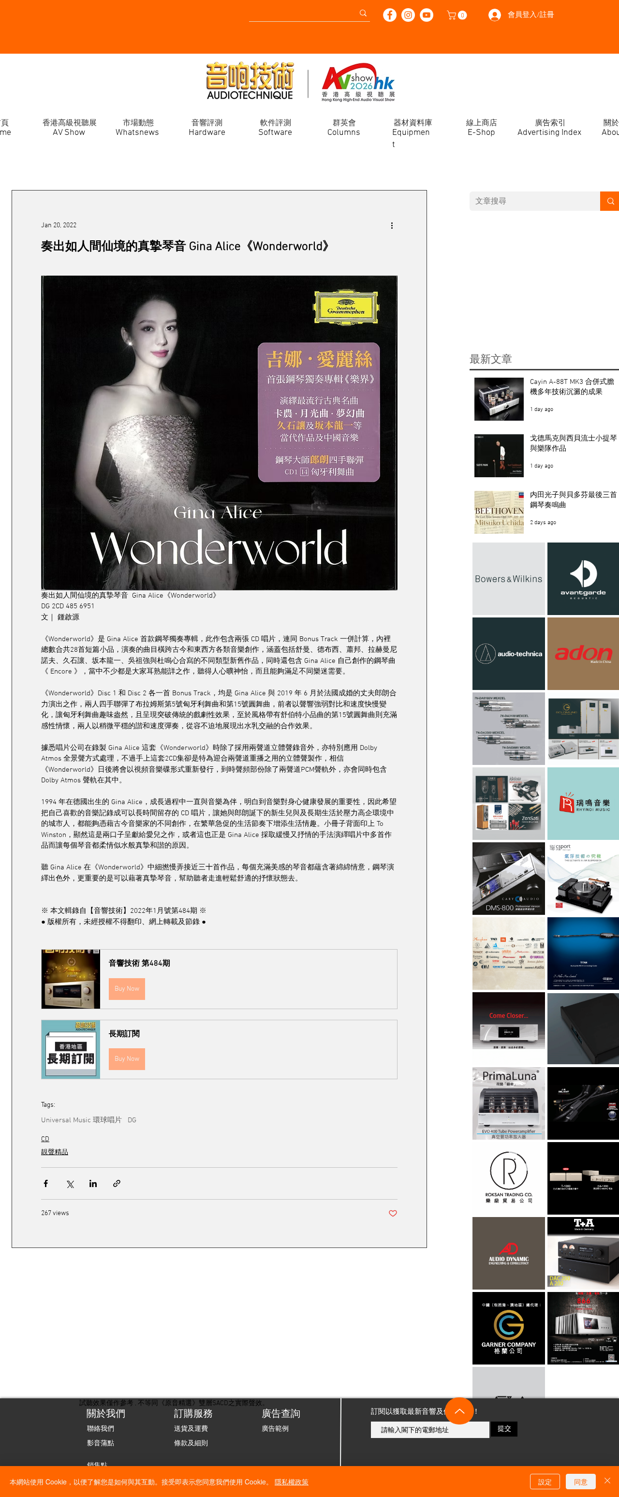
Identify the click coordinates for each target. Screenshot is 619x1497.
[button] (458, 15)
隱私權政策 (292, 1481)
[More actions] (392, 225)
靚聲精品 (54, 1152)
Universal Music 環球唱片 (81, 1120)
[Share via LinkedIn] (93, 1183)
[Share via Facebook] (45, 1183)
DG (132, 1120)
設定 (545, 1481)
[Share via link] (116, 1183)
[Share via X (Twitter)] (69, 1183)
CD (45, 1139)
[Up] (459, 1410)
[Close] (607, 1481)
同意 (581, 1481)
